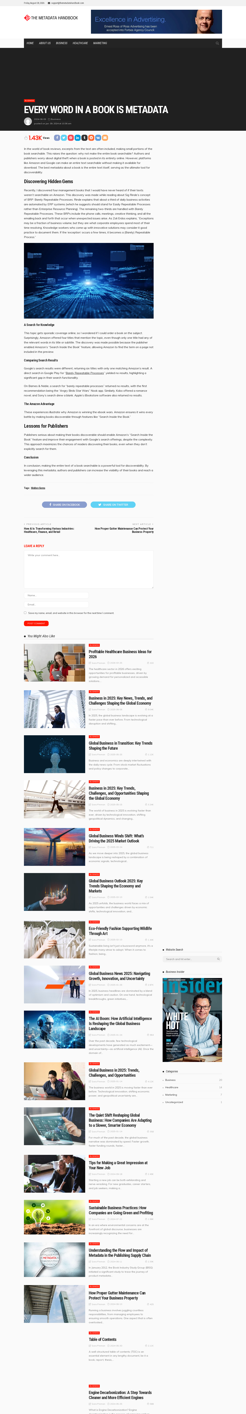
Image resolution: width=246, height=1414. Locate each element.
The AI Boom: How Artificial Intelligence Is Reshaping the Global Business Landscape (120, 1023)
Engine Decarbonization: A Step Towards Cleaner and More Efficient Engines (120, 1395)
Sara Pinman (98, 663)
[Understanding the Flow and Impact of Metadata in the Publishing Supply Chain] (54, 1259)
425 (152, 1304)
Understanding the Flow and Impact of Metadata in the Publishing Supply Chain (120, 1253)
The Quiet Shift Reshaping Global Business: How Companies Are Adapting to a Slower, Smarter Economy (120, 1120)
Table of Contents (102, 1339)
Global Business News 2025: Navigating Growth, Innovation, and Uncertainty (119, 976)
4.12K (151, 1081)
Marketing (100, 43)
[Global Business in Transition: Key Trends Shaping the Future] (54, 754)
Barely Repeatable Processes (85, 373)
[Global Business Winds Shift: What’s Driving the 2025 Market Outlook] (54, 847)
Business (61, 43)
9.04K (151, 709)
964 (152, 1034)
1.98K (151, 1219)
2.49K (151, 1174)
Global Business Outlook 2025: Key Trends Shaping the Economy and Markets (116, 886)
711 (152, 847)
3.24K (151, 804)
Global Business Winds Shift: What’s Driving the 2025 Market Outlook (116, 838)
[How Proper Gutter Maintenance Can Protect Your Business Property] (54, 1304)
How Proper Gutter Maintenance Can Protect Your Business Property (124, 530)
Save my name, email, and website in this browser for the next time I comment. (71, 613)
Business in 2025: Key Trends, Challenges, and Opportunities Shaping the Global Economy (119, 793)
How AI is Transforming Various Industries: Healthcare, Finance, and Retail (49, 530)
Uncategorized (193, 1102)
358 (152, 1131)
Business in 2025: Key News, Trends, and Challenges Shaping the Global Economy (120, 701)
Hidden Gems (38, 488)
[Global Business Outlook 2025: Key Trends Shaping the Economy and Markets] (54, 892)
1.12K (151, 754)
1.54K (151, 897)
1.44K (151, 939)
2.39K (151, 1261)
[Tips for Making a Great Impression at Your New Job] (54, 1174)
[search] (217, 43)
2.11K (151, 1345)
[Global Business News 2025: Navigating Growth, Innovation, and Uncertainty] (54, 984)
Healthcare (80, 43)
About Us (45, 43)
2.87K (151, 984)
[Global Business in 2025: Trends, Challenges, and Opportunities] (54, 1081)
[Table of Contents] (54, 1354)
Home (30, 43)
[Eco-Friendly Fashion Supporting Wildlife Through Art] (54, 939)
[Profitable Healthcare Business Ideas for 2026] (54, 663)
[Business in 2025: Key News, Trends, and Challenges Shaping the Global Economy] (54, 709)
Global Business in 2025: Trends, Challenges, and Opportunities (114, 1073)
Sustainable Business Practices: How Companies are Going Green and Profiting (121, 1210)
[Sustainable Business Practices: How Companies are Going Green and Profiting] (54, 1217)
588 (152, 1403)
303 (152, 663)
